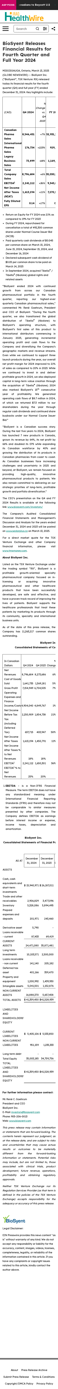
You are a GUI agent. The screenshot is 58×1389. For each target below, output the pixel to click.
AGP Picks (8, 5)
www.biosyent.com (20, 1120)
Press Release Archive (34, 1370)
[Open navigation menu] (5, 29)
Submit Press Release (16, 1376)
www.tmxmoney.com (14, 550)
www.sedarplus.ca (17, 530)
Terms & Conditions (43, 1376)
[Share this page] (53, 29)
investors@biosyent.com (25, 1112)
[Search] (37, 28)
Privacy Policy (44, 1383)
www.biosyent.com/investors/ (25, 506)
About (14, 1370)
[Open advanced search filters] (45, 28)
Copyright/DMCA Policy (19, 1383)
